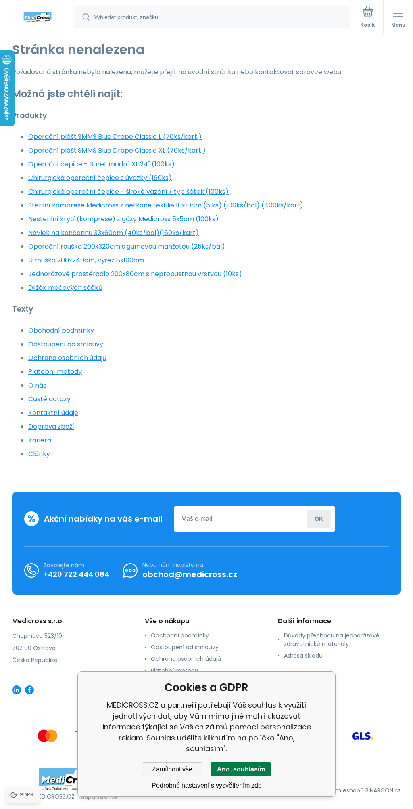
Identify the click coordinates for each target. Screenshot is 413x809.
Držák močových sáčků (65, 287)
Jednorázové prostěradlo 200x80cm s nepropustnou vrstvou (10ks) (135, 274)
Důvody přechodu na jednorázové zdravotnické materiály (332, 639)
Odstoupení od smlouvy (65, 344)
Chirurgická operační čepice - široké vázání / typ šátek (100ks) (128, 191)
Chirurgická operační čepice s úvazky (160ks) (100, 177)
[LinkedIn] (16, 689)
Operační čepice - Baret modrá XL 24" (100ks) (101, 164)
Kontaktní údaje (53, 412)
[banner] (37, 17)
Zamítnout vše (172, 769)
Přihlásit (319, 519)
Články (39, 454)
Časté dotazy (49, 399)
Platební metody (55, 371)
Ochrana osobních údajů (67, 358)
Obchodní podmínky (61, 330)
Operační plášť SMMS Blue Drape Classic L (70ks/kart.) (115, 136)
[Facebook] (29, 689)
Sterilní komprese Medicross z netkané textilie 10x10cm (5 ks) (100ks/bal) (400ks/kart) (165, 205)
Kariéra (39, 440)
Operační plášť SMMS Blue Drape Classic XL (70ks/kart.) (117, 150)
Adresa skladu (303, 656)
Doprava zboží (51, 426)
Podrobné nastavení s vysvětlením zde (207, 785)
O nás (37, 385)
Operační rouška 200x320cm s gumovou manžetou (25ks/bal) (126, 246)
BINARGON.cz (383, 790)
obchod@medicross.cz (189, 574)
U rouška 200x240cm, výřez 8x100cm (86, 260)
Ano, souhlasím (241, 769)
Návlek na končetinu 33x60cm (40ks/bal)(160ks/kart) (113, 232)
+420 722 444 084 (76, 574)
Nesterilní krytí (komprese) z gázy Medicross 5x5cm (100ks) (123, 219)
